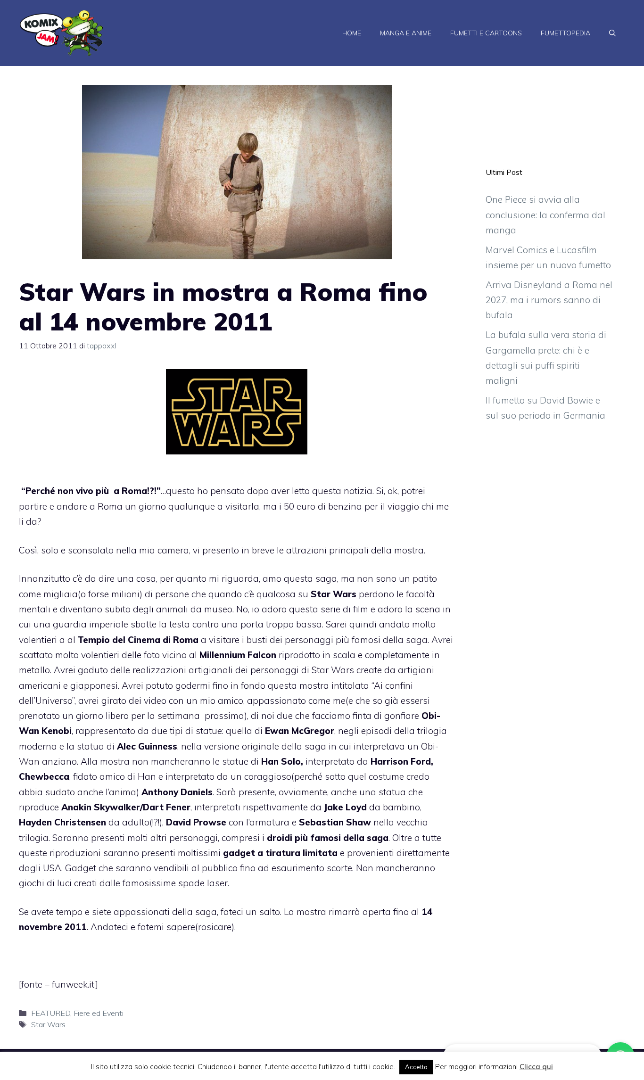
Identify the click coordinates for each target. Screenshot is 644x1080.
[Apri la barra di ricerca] (612, 33)
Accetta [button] (416, 1067)
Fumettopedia (565, 33)
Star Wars (48, 1024)
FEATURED (50, 1013)
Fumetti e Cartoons (486, 33)
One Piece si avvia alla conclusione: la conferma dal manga (545, 215)
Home (351, 33)
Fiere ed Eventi (99, 1013)
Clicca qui (536, 1066)
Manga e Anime (405, 33)
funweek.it (73, 984)
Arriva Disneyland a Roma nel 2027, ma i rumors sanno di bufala (549, 300)
